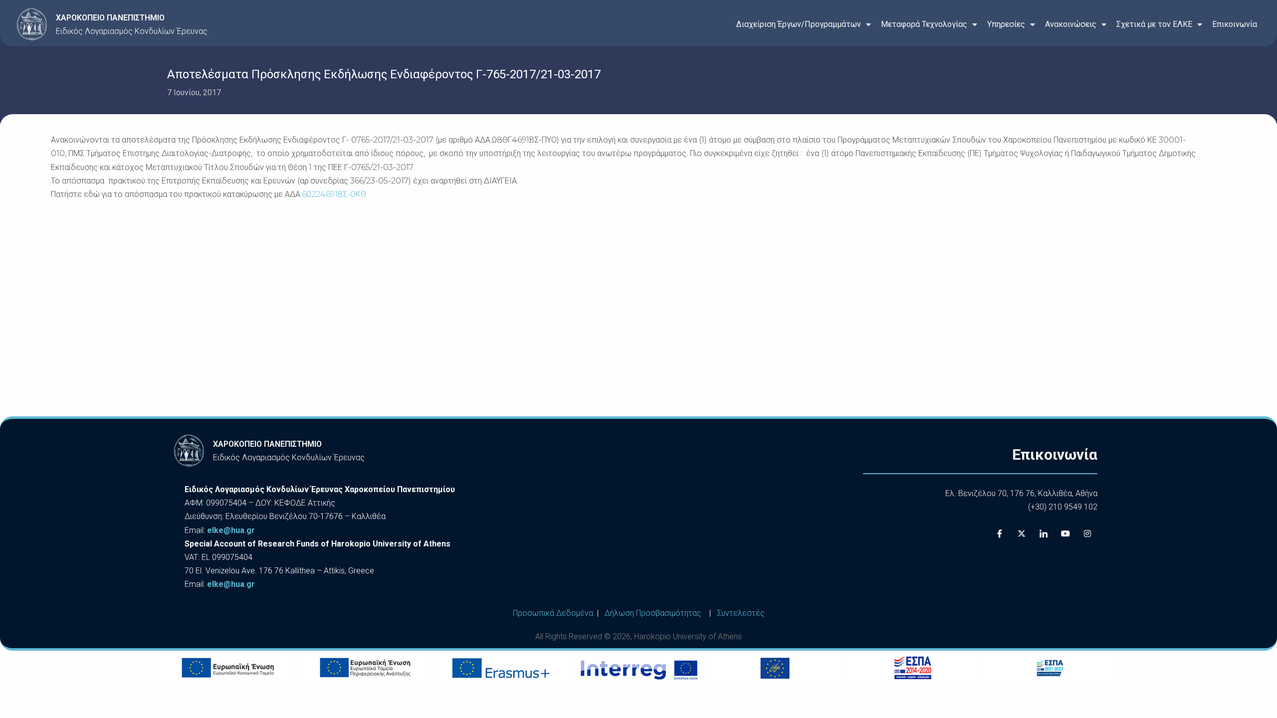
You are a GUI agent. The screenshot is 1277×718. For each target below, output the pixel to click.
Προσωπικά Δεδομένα (553, 613)
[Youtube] (1065, 533)
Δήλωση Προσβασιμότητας (653, 613)
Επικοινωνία (1234, 24)
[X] (1021, 533)
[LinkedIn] (1043, 533)
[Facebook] (999, 533)
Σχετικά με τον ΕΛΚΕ (1154, 24)
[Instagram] (1087, 533)
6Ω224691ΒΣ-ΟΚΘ (334, 194)
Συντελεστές (741, 613)
